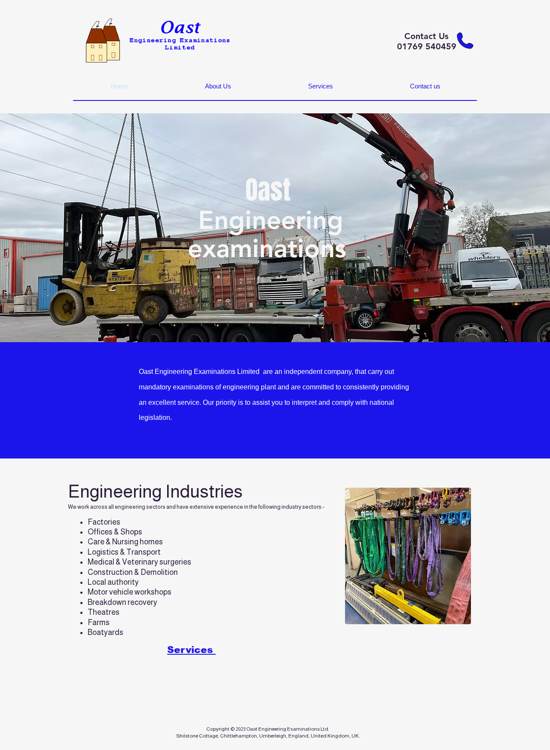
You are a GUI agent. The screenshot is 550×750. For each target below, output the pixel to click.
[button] (217, 86)
